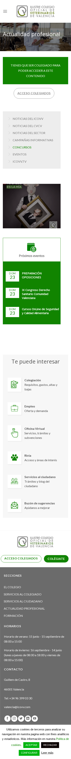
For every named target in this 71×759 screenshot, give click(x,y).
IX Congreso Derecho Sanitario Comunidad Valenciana (36, 294)
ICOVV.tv (20, 161)
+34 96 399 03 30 (20, 698)
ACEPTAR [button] (31, 745)
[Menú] (5, 11)
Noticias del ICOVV (28, 118)
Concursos (22, 147)
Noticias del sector (29, 133)
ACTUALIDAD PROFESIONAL (24, 608)
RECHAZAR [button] (50, 745)
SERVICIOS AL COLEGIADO (22, 594)
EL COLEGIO (12, 587)
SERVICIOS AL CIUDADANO (23, 601)
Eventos (20, 154)
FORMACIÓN (13, 615)
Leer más (47, 752)
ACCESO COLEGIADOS (34, 93)
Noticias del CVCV (27, 126)
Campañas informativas (33, 140)
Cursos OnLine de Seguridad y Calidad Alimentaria (40, 311)
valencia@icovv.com (17, 707)
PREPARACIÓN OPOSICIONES (32, 275)
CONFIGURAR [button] (29, 752)
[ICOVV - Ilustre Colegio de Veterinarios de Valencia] (36, 11)
